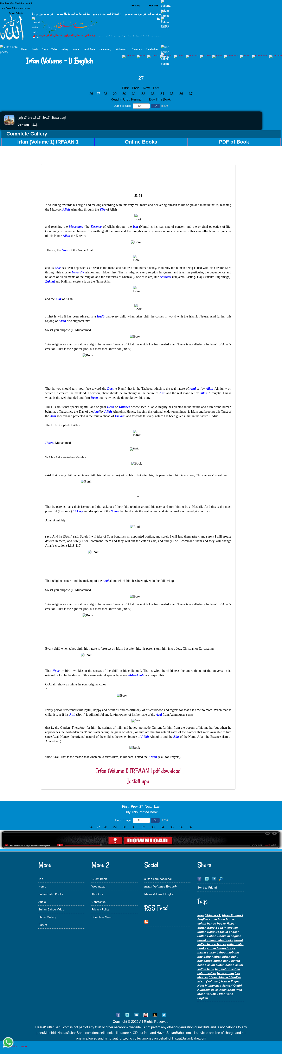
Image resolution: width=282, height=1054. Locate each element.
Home (42, 886)
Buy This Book (160, 99)
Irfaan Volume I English (159, 894)
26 (91, 94)
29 (114, 94)
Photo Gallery (47, 917)
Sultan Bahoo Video (51, 909)
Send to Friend (207, 887)
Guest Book (99, 878)
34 (162, 94)
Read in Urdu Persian (127, 99)
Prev (135, 88)
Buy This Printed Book (141, 812)
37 (190, 94)
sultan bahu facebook (158, 878)
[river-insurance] (15, 1046)
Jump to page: (123, 105)
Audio (42, 901)
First (125, 88)
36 (181, 94)
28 (105, 94)
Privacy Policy (100, 909)
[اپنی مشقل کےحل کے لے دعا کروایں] (9, 124)
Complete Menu (101, 917)
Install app (138, 781)
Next (146, 88)
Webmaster (99, 886)
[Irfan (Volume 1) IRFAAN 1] (141, 848)
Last (156, 88)
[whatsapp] (8, 1042)
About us (97, 894)
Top (40, 878)
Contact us (98, 901)
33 (152, 94)
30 (124, 94)
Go (155, 106)
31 (133, 94)
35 (171, 94)
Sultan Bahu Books (50, 894)
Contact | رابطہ (28, 124)
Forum (42, 924)
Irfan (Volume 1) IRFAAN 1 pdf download (138, 771)
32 (143, 94)
